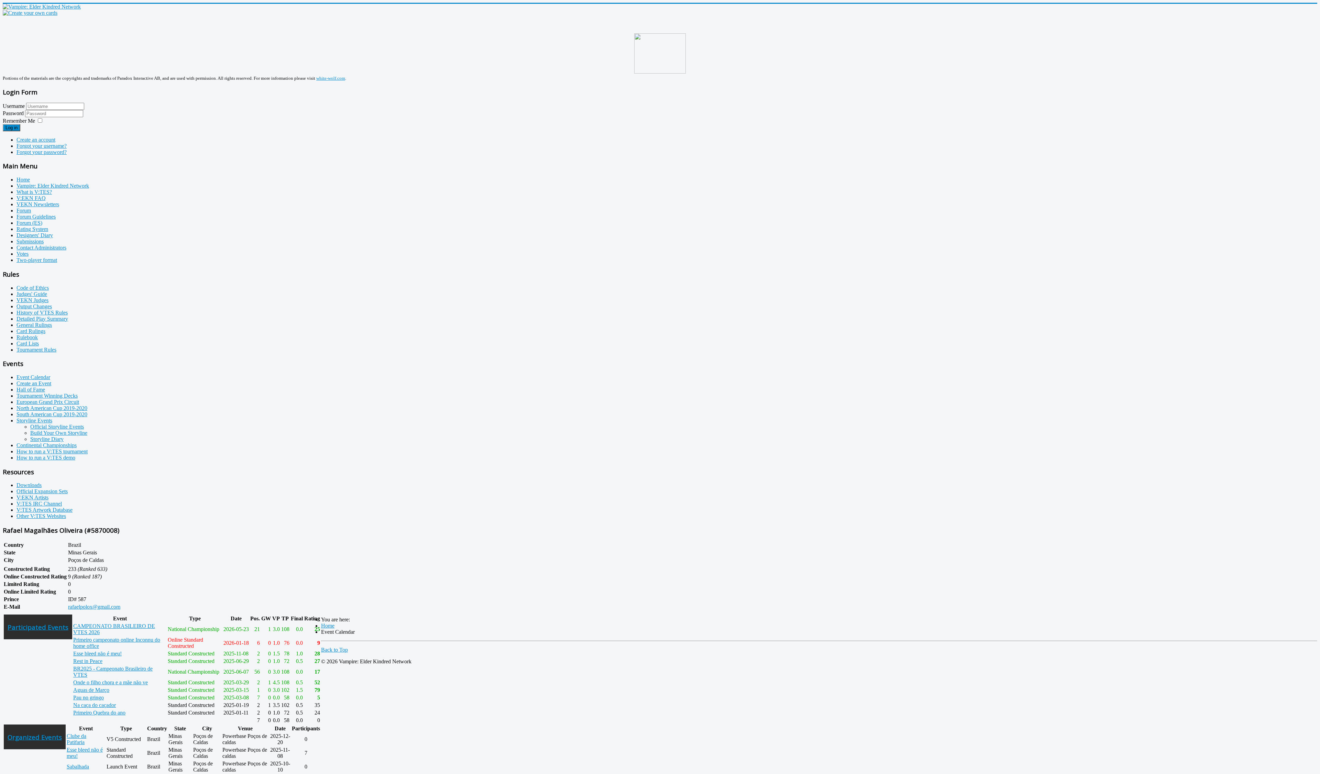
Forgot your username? (41, 146)
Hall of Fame (30, 389)
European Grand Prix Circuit (47, 402)
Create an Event (33, 383)
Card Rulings (30, 331)
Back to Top (334, 650)
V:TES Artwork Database (44, 510)
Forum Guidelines (36, 217)
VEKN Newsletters (37, 204)
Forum (23, 210)
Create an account (35, 140)
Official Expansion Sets (42, 491)
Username (14, 106)
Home (23, 180)
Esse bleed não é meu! (97, 653)
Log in (12, 127)
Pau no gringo (88, 697)
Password (14, 113)
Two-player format (36, 260)
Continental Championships (46, 445)
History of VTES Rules (42, 313)
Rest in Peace (87, 661)
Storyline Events (34, 420)
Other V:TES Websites (41, 516)
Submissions (30, 241)
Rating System (32, 229)
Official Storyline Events (57, 427)
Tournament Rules (36, 350)
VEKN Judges (32, 300)
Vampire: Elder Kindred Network (52, 186)
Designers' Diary (34, 235)
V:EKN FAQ (31, 198)
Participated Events (38, 627)
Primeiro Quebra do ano (99, 713)
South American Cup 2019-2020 (51, 414)
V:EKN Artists (32, 497)
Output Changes (34, 306)
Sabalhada (78, 767)
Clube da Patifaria (76, 739)
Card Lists (27, 343)
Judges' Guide (31, 294)
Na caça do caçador (94, 705)
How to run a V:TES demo (45, 458)
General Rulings (34, 325)
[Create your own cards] (30, 13)
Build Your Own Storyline (58, 433)
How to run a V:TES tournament (52, 451)
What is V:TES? (34, 192)
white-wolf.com (330, 78)
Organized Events (35, 737)
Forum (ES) (29, 223)
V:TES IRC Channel (39, 504)
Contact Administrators (41, 248)
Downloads (29, 485)
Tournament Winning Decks (47, 396)
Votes (22, 254)
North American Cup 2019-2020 (51, 408)
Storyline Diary (47, 439)
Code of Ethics (32, 288)
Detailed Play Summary (42, 319)
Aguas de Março (91, 690)
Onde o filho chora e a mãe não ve (110, 682)
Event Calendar (33, 377)
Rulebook (27, 337)
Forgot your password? (41, 152)
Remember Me (19, 121)
